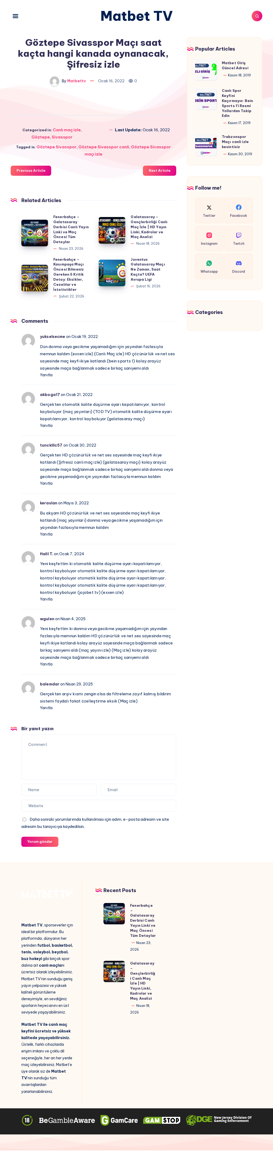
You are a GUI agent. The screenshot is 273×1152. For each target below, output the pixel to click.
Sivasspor (62, 137)
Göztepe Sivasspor (57, 146)
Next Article (159, 170)
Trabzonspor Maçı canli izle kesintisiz (235, 141)
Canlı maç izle (67, 129)
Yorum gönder (40, 841)
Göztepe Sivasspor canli (103, 146)
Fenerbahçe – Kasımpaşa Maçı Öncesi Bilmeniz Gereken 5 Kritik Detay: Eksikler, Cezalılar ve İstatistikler (68, 274)
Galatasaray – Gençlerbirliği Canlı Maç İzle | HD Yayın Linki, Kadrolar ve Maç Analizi (149, 227)
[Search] (257, 16)
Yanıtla (46, 375)
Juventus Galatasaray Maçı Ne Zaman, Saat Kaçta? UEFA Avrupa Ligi (148, 269)
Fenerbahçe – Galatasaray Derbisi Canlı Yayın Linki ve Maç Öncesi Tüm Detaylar (143, 920)
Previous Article (31, 170)
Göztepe (40, 137)
